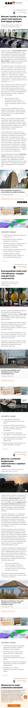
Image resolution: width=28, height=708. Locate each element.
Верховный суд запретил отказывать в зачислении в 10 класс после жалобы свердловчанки (15, 663)
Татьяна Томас (21, 12)
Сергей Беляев (21, 266)
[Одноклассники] (20, 202)
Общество (4, 380)
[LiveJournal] (26, 202)
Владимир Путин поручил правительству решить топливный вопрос (13, 669)
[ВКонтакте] (18, 202)
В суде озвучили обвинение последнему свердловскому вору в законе (13, 421)
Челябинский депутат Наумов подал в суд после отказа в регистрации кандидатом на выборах (14, 245)
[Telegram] (22, 202)
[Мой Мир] (24, 202)
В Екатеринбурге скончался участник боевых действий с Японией (14, 250)
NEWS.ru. (13, 526)
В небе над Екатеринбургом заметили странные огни (14, 236)
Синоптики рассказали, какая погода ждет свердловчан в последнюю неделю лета (14, 439)
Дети (13, 380)
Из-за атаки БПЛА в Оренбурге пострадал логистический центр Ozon (14, 434)
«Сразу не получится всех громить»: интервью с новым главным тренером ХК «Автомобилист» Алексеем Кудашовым (14, 428)
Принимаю (14, 705)
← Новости (4, 261)
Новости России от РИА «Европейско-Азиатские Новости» (10, 3)
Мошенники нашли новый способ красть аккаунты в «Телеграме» (13, 652)
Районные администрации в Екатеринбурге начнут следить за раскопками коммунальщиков (13, 255)
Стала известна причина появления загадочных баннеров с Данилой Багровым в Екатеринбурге (13, 647)
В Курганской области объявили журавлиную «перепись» (13, 240)
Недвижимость (11, 611)
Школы (9, 380)
